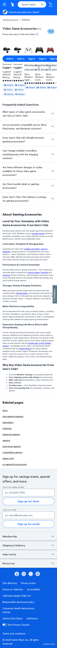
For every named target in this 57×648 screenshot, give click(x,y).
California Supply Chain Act (17, 595)
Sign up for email (28, 524)
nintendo (7, 428)
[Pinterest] (38, 574)
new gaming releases (13, 416)
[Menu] (5, 4)
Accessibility (33, 589)
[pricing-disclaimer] (37, 34)
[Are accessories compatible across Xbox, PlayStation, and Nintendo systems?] (52, 126)
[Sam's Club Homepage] (12, 4)
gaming (6, 440)
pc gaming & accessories (15, 464)
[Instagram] (24, 574)
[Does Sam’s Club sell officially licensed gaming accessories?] (52, 139)
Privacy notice (28, 583)
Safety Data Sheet (13, 618)
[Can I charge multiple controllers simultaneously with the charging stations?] (52, 154)
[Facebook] (17, 574)
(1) (52, 31)
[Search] (42, 4)
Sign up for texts (28, 501)
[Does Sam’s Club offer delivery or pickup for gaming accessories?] (52, 198)
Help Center (9, 554)
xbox (5, 410)
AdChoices (32, 618)
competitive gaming (12, 452)
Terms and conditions (14, 633)
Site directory (10, 583)
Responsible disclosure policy (18, 602)
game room (8, 458)
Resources (9, 563)
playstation (8, 422)
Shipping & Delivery (14, 545)
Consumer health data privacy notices (19, 610)
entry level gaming (12, 446)
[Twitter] (31, 574)
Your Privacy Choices (19, 624)
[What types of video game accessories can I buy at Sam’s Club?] (52, 113)
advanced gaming (11, 434)
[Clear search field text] (38, 4)
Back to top (49, 644)
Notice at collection (13, 589)
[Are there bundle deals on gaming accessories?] (52, 185)
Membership (10, 536)
